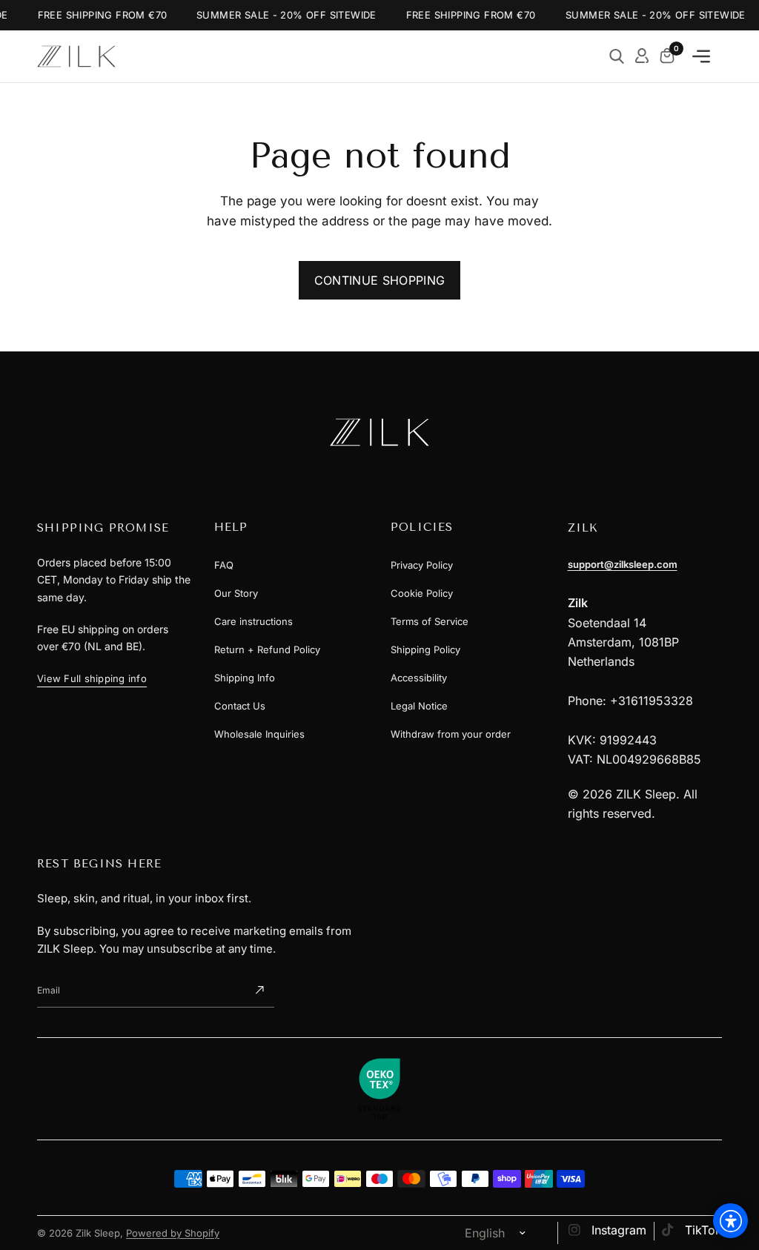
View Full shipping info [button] (92, 678)
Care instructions (253, 621)
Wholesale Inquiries (259, 734)
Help (231, 527)
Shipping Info (244, 678)
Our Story (236, 593)
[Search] (616, 56)
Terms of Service (429, 621)
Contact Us (239, 706)
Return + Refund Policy (267, 649)
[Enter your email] (259, 990)
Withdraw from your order (451, 734)
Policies (422, 527)
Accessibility (419, 678)
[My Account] (641, 56)
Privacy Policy (422, 565)
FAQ (223, 565)
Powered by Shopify (172, 1233)
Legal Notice (419, 706)
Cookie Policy (422, 593)
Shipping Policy (425, 649)
